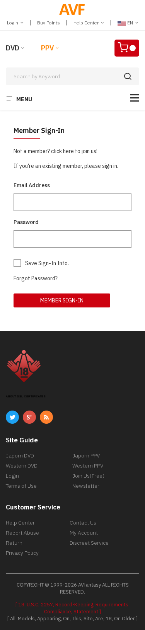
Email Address (32, 185)
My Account (84, 532)
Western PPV (87, 465)
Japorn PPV (86, 455)
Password (26, 222)
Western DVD (22, 465)
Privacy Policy (22, 552)
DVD (12, 47)
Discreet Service (89, 542)
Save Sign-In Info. (47, 263)
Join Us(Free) (88, 475)
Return (14, 542)
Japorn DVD (20, 455)
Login (13, 23)
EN (130, 23)
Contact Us (83, 522)
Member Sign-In (62, 300)
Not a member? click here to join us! (55, 151)
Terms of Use (21, 485)
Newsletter (85, 485)
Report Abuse (22, 532)
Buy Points (48, 23)
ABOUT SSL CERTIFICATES (26, 396)
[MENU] (134, 97)
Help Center (86, 23)
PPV (47, 47)
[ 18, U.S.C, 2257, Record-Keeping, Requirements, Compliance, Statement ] (72, 608)
